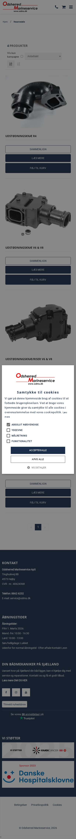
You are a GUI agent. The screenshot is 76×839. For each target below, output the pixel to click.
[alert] (38, 419)
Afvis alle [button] (38, 459)
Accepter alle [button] (38, 450)
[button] (38, 467)
